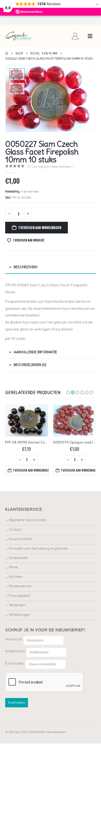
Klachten (16, 577)
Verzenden (17, 605)
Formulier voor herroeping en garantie (38, 548)
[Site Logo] (18, 36)
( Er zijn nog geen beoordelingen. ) (50, 166)
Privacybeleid (19, 595)
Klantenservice (20, 586)
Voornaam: (14, 639)
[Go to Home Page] (6, 53)
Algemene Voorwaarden (28, 520)
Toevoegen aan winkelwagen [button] (30, 470)
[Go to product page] (26, 420)
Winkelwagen (19, 614)
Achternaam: (15, 651)
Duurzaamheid (20, 539)
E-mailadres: (15, 663)
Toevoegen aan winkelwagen (39, 227)
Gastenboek (18, 558)
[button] (90, 36)
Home (13, 567)
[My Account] (75, 36)
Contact (15, 529)
